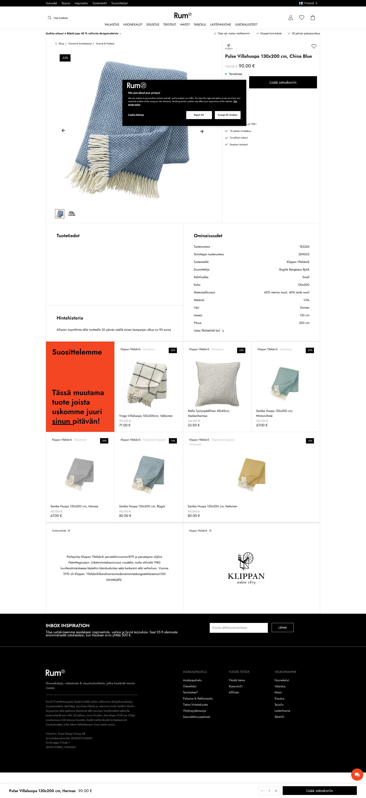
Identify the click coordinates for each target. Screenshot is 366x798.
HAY (69, 715)
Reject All (199, 114)
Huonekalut (281, 680)
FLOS (119, 715)
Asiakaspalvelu (192, 680)
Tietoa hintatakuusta (195, 704)
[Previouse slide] (63, 131)
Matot (278, 692)
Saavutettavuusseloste (196, 716)
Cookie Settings (136, 114)
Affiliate (234, 692)
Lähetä (283, 627)
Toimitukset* (190, 692)
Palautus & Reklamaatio (198, 698)
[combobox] (308, 3)
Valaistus (279, 686)
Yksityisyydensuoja (194, 710)
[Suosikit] (301, 18)
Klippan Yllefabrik (298, 262)
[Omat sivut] (290, 18)
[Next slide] (201, 131)
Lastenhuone (282, 710)
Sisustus (279, 698)
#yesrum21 (235, 686)
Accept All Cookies (227, 114)
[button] (309, 3)
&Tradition (79, 715)
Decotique (109, 715)
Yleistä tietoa (237, 680)
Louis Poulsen (94, 715)
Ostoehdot (189, 686)
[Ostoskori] (312, 18)
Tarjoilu (278, 704)
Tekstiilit (279, 716)
